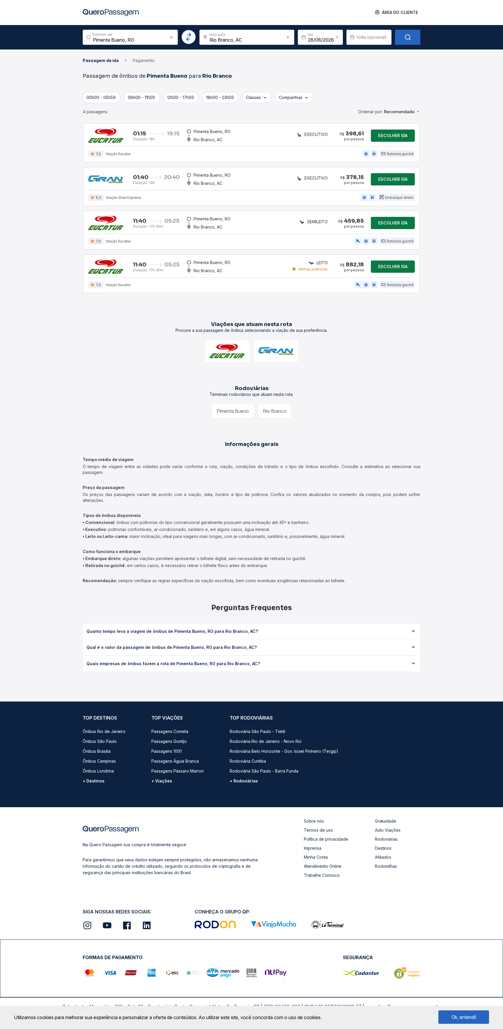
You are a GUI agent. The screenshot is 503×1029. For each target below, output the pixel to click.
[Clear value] (337, 37)
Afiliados (383, 857)
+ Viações (161, 780)
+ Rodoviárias (244, 780)
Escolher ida (393, 135)
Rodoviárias (386, 839)
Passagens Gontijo (169, 741)
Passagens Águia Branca (175, 761)
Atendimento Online (322, 866)
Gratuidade (385, 821)
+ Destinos (94, 780)
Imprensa (312, 848)
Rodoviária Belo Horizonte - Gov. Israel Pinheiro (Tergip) (284, 751)
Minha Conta (316, 857)
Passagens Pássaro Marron (177, 770)
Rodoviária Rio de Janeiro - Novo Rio (266, 741)
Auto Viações (388, 830)
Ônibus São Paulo (100, 741)
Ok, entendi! (463, 1017)
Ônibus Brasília (97, 751)
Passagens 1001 (166, 751)
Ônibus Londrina (98, 770)
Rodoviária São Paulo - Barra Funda (264, 770)
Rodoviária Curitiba (248, 761)
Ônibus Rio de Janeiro (104, 731)
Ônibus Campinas (99, 761)
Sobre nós (314, 821)
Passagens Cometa (169, 731)
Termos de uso (318, 830)
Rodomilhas (386, 866)
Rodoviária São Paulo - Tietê (257, 731)
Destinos (383, 848)
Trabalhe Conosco (322, 875)
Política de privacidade (326, 839)
